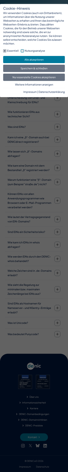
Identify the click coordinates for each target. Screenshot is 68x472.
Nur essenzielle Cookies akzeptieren (34, 77)
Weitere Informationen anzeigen (34, 84)
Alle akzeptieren (34, 59)
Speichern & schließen (34, 68)
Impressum (30, 91)
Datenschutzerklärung (52, 91)
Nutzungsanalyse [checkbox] (35, 50)
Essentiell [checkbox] (13, 50)
